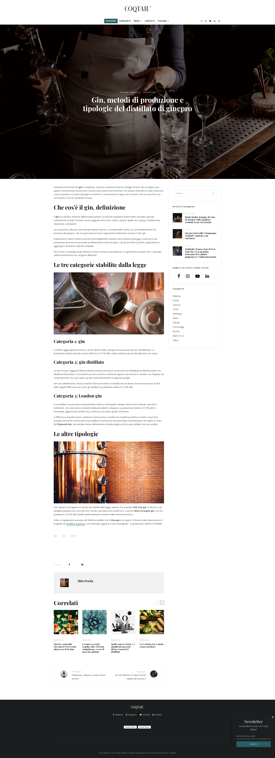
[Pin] (82, 564)
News (137, 21)
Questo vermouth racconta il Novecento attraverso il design (65, 647)
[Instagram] (206, 21)
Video (175, 340)
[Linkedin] (215, 21)
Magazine (111, 21)
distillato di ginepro (75, 523)
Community (125, 21)
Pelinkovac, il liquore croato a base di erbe (89, 675)
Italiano (162, 21)
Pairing (176, 322)
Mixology (177, 313)
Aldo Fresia (123, 92)
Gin (64, 536)
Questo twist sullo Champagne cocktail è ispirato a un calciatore (201, 236)
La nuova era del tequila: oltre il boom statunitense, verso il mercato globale (93, 648)
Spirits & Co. (136, 92)
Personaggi (189, 213)
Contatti (150, 21)
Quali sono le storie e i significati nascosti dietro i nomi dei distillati (123, 648)
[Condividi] (69, 564)
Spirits (73, 536)
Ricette (188, 229)
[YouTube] (210, 21)
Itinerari (176, 304)
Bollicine (177, 296)
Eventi (176, 300)
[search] (214, 193)
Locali (187, 245)
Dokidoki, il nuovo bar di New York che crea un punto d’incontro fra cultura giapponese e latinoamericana (200, 253)
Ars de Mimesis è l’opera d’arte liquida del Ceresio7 (130, 675)
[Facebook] (202, 21)
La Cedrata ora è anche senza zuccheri (152, 645)
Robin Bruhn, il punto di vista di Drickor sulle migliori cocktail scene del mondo (200, 220)
